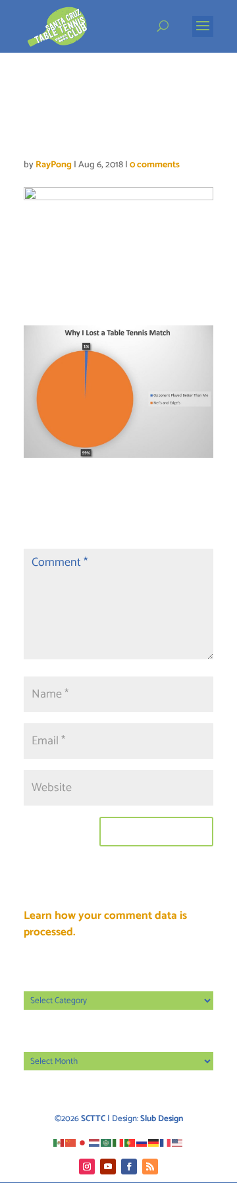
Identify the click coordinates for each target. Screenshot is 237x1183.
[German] (154, 1142)
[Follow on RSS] (150, 1166)
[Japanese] (83, 1142)
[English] (178, 1142)
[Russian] (142, 1142)
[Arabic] (107, 1142)
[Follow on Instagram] (87, 1166)
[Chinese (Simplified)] (71, 1142)
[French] (166, 1142)
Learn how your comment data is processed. (105, 924)
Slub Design (161, 1119)
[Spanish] (59, 1142)
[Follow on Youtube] (108, 1166)
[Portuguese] (130, 1142)
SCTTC (93, 1119)
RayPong (54, 165)
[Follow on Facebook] (129, 1166)
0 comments (155, 165)
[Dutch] (95, 1142)
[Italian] (118, 1142)
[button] (202, 34)
